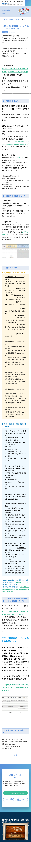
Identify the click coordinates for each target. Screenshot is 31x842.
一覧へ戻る (15, 755)
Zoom (18, 157)
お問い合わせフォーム (17, 793)
